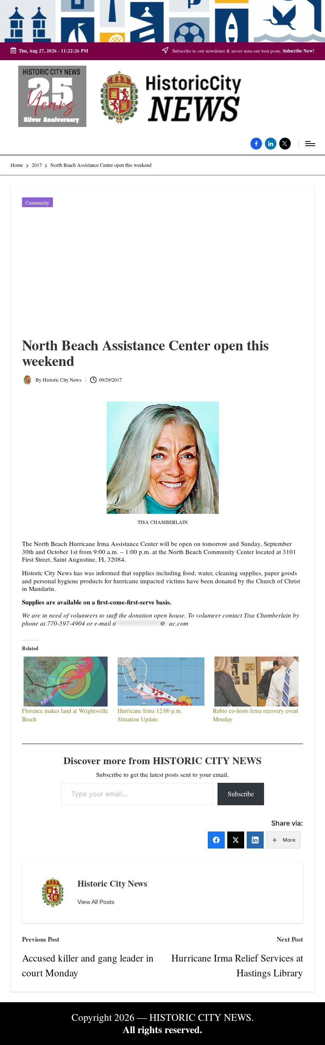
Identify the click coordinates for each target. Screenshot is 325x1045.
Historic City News (112, 883)
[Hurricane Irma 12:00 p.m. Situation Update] (161, 682)
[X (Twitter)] (235, 840)
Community (37, 202)
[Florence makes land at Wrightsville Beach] (65, 682)
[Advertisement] (162, 273)
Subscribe (241, 793)
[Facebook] (216, 840)
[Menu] (309, 143)
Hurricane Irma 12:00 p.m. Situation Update (150, 715)
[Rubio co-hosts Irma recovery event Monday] (256, 682)
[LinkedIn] (255, 840)
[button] (95, 902)
